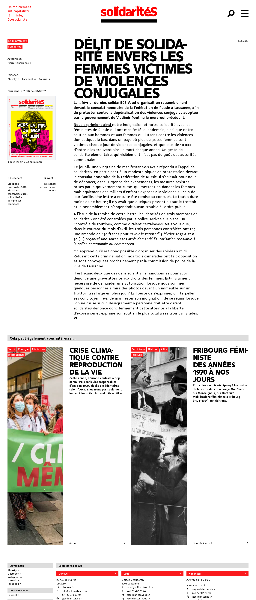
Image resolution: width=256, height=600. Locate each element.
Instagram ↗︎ (14, 577)
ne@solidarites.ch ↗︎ (203, 589)
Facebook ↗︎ (14, 584)
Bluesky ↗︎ (13, 570)
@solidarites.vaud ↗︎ (138, 595)
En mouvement (17, 41)
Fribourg (137, 355)
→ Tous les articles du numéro (25, 162)
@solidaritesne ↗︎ (202, 597)
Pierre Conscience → (19, 63)
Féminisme (14, 46)
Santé (11, 349)
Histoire (153, 349)
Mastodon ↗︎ (14, 573)
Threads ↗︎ (13, 580)
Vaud (126, 573)
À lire (164, 349)
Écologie (23, 349)
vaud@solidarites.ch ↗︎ (140, 587)
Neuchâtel (195, 573)
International (16, 355)
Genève (63, 573)
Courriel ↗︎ (13, 595)
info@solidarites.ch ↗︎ (74, 591)
